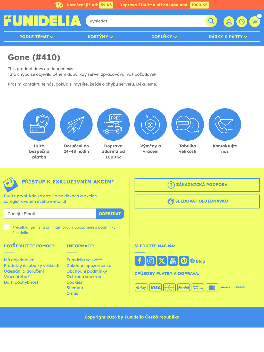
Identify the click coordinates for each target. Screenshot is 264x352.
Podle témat (34, 37)
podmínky (107, 227)
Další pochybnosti (21, 282)
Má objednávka (19, 259)
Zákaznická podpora (201, 184)
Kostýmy (98, 37)
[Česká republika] (140, 261)
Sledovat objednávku (201, 201)
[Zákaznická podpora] (241, 21)
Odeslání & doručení (24, 271)
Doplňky (161, 37)
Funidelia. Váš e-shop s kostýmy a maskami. (42, 20)
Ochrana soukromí (85, 276)
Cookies (74, 282)
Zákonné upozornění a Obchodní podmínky (89, 268)
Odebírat (110, 213)
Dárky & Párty (226, 37)
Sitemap (75, 287)
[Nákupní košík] (254, 21)
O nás (72, 293)
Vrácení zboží (17, 276)
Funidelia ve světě (84, 259)
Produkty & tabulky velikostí (31, 265)
